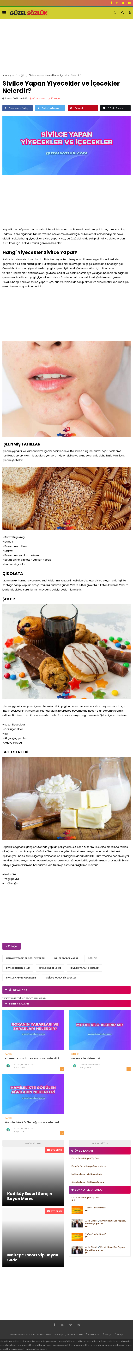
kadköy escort (60, 1345)
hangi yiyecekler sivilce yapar (25, 958)
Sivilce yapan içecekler (21, 977)
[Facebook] (111, 3)
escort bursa (57, 1341)
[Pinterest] (129, 3)
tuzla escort (116, 1341)
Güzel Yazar (38, 98)
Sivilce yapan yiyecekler (60, 977)
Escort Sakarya (102, 1341)
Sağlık (8, 1054)
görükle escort (72, 1341)
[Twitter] (123, 3)
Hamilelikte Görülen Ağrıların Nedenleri (32, 1122)
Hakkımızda (94, 1334)
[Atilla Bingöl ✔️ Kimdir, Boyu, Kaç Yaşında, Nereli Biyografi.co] (77, 1223)
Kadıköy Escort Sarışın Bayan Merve (89, 1166)
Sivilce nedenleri (50, 968)
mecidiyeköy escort (36, 1349)
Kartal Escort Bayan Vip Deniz (86, 1158)
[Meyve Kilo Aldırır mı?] (100, 1029)
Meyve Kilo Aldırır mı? (86, 1058)
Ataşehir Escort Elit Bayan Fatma (88, 1182)
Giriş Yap (58, 1334)
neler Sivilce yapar (66, 958)
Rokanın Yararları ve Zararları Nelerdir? (32, 1058)
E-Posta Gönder (115, 108)
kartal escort (46, 1345)
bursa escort (87, 1341)
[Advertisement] (66, 46)
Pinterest (78, 108)
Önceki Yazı (34, 1143)
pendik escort (31, 1345)
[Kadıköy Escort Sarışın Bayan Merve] (33, 1176)
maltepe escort (15, 1345)
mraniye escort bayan (38, 1341)
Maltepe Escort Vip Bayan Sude (87, 1174)
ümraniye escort (77, 1345)
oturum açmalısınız (35, 998)
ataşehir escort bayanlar (13, 1341)
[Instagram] (117, 3)
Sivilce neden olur (18, 968)
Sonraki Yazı (101, 1143)
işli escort (19, 1349)
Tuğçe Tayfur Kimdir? (95, 1207)
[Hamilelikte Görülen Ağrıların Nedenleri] (33, 1093)
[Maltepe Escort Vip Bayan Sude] (33, 1237)
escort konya (125, 1345)
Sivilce (92, 958)
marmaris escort (109, 1345)
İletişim (108, 1334)
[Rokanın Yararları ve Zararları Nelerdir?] (33, 1029)
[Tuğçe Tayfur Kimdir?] (77, 1210)
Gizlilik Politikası (75, 1334)
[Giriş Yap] (128, 12)
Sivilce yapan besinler (84, 968)
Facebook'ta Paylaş (18, 108)
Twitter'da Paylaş (50, 108)
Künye (120, 1334)
